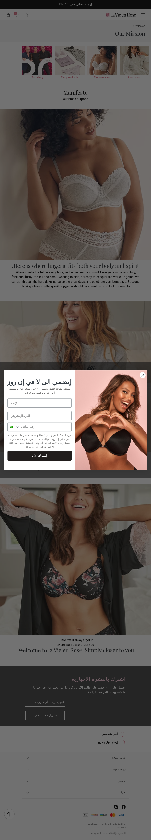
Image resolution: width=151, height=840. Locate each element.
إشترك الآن (39, 455)
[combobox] (13, 426)
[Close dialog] (142, 375)
